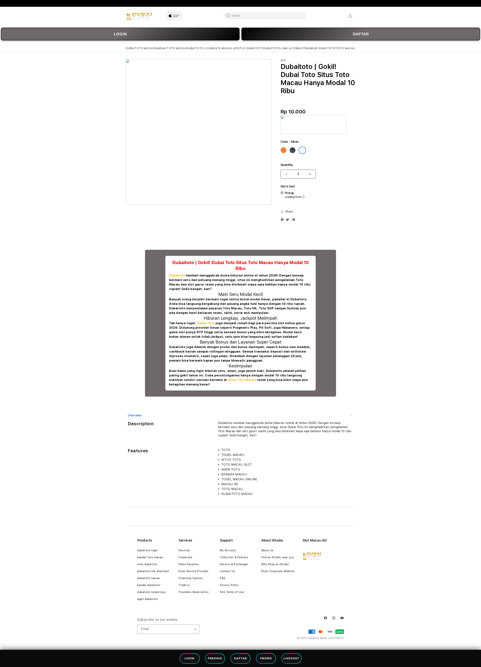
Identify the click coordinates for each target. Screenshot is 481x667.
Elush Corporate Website (277, 571)
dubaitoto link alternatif (153, 571)
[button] (140, 48)
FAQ (222, 578)
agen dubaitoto (147, 599)
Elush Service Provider (193, 571)
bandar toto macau (150, 557)
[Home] (139, 16)
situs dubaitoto (147, 564)
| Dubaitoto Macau (317, 638)
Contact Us (227, 571)
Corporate (185, 557)
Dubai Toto (206, 323)
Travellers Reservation (193, 592)
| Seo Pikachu (336, 638)
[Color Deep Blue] (293, 150)
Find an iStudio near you (277, 557)
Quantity (287, 165)
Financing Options (190, 578)
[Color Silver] (302, 150)
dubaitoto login (147, 550)
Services (184, 550)
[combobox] (265, 15)
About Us (267, 550)
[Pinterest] (294, 220)
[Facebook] (283, 220)
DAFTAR (361, 34)
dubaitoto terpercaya (151, 592)
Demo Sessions (188, 564)
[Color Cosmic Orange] (284, 150)
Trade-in (184, 585)
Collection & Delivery (234, 557)
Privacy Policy (229, 585)
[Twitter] (288, 220)
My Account (228, 550)
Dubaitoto (177, 275)
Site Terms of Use (232, 592)
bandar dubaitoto (148, 585)
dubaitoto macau (148, 578)
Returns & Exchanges (234, 564)
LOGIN (120, 34)
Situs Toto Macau (242, 380)
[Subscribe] (195, 629)
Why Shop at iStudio (275, 564)
